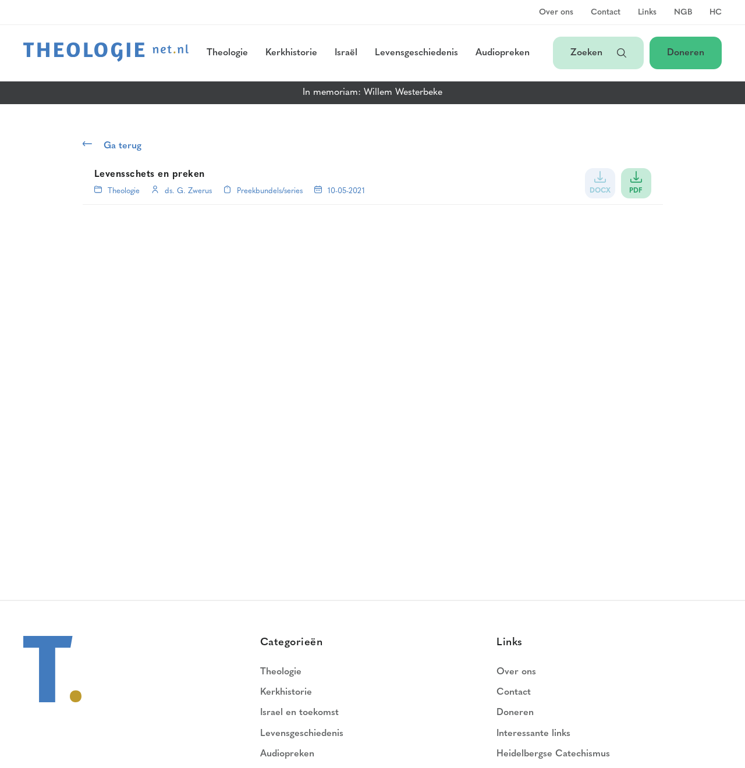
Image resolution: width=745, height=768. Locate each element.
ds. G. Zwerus (188, 191)
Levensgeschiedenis (416, 53)
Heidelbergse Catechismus (553, 754)
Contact (605, 13)
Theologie (227, 53)
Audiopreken (503, 53)
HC (715, 13)
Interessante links (533, 733)
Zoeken (587, 53)
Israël (346, 53)
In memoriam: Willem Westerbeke (372, 92)
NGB (683, 13)
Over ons (556, 13)
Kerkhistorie (291, 53)
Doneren (685, 53)
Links (647, 13)
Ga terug (122, 146)
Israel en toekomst (299, 712)
